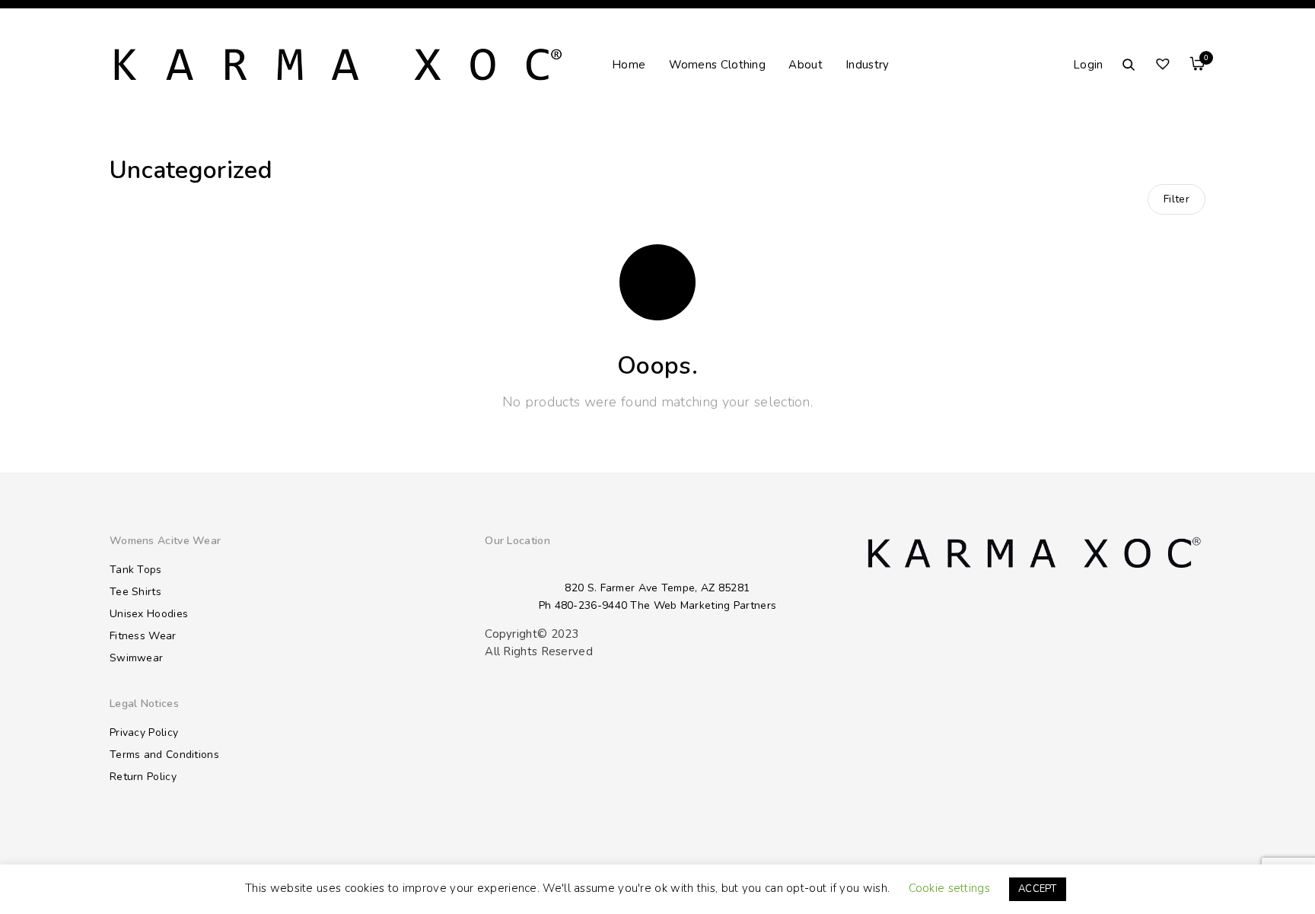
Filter (1176, 199)
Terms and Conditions (164, 754)
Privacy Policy (144, 732)
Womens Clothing (717, 64)
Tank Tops (136, 569)
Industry (867, 64)
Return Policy (143, 776)
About (805, 64)
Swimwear (136, 658)
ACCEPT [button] (1037, 889)
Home (628, 64)
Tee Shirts (135, 591)
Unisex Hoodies (149, 614)
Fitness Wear (143, 636)
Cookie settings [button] (950, 888)
